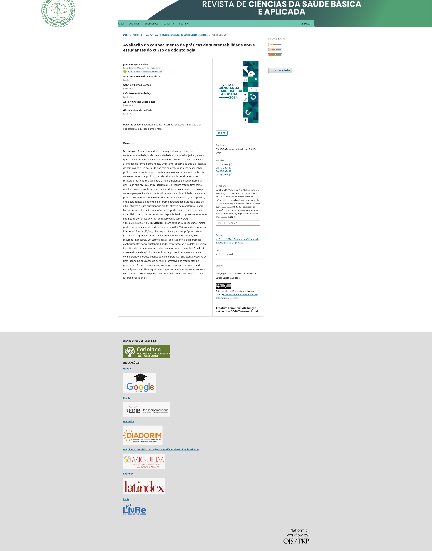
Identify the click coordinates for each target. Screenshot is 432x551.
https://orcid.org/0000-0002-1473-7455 (145, 71)
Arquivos (134, 23)
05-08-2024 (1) (224, 174)
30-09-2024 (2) (224, 171)
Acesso (310, 2)
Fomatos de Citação (228, 223)
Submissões (151, 23)
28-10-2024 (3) (224, 167)
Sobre (182, 23)
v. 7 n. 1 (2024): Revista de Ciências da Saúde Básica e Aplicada (177, 34)
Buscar (307, 23)
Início (126, 34)
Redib (126, 398)
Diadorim (128, 421)
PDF (223, 133)
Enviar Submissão (280, 70)
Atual (121, 23)
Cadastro (169, 23)
